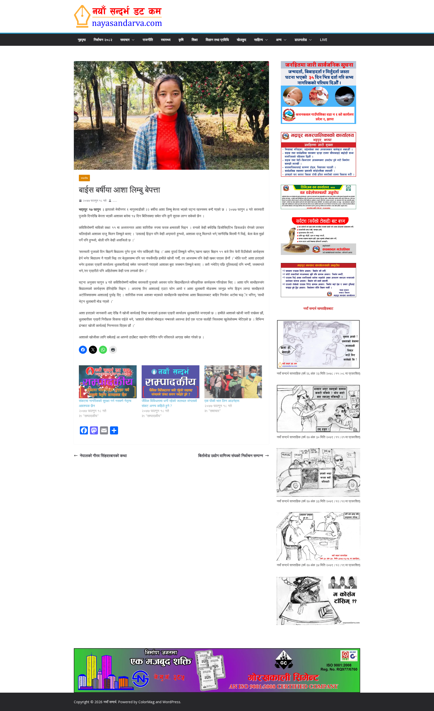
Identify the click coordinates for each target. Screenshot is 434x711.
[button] (132, 39)
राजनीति (148, 39)
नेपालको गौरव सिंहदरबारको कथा (103, 455)
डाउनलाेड (301, 39)
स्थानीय (84, 178)
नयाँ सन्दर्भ (109, 701)
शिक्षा (195, 39)
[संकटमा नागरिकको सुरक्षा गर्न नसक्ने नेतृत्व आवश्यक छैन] (108, 381)
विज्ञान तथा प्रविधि (217, 39)
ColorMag (146, 701)
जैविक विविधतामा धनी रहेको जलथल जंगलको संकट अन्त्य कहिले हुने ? (169, 403)
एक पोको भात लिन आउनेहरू (221, 400)
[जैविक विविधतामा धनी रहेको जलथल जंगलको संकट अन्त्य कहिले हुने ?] (170, 381)
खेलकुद (241, 39)
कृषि (181, 39)
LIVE (323, 39)
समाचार (125, 39)
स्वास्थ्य (166, 39)
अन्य (279, 39)
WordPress (171, 701)
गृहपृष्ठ (82, 39)
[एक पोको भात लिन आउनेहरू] (233, 381)
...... (115, 200)
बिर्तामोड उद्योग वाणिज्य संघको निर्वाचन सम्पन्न (230, 455)
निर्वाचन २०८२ (103, 39)
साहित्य (258, 39)
